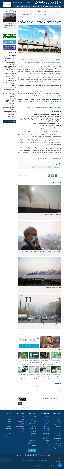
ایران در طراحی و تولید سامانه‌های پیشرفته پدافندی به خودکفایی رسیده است (9, 101)
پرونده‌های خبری (45, 417)
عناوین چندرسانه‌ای (46, 444)
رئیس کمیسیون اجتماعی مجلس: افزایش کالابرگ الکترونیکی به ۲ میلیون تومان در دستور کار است (9, 68)
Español (8, 429)
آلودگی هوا (48, 167)
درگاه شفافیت (58, 436)
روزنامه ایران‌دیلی (20, 426)
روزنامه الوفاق (20, 422)
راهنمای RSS (58, 426)
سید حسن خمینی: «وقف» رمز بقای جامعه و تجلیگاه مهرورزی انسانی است (8, 83)
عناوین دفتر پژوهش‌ (46, 439)
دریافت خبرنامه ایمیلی (57, 444)
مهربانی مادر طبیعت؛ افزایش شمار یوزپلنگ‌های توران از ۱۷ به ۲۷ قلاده (8, 107)
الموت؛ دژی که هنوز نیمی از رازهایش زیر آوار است (9, 24)
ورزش (42, 7)
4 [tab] (4, 11)
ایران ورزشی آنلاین (21, 430)
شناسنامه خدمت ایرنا (57, 432)
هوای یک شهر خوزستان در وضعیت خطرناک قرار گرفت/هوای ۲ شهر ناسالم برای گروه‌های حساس (39, 120)
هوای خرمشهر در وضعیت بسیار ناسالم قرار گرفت (47, 114)
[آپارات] (41, 455)
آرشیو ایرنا (59, 422)
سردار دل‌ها (33, 421)
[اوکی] (20, 455)
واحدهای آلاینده (40, 167)
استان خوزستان (56, 167)
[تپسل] (19, 335)
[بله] (39, 455)
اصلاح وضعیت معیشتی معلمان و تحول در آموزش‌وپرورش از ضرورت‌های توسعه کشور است (9, 114)
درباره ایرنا (58, 417)
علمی (17, 7)
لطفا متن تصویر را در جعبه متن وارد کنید (52, 398)
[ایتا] (33, 455)
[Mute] (44, 347)
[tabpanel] (9, 21)
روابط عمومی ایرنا (57, 429)
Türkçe (9, 426)
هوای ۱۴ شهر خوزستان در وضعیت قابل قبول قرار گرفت (39, 21)
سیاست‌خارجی (23, 7)
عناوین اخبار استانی (46, 430)
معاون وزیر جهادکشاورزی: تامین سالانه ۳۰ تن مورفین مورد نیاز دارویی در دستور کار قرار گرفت (8, 76)
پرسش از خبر (33, 431)
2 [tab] (7, 11)
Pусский (9, 431)
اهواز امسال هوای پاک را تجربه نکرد (50, 126)
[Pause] (41, 347)
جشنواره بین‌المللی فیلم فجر (32, 425)
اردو (10, 434)
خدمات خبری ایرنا (57, 448)
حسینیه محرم (33, 441)
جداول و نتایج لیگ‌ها (33, 437)
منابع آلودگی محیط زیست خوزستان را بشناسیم (47, 128)
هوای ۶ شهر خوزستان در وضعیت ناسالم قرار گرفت (46, 123)
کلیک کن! (28, 346)
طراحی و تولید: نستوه (57, 462)
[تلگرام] (49, 455)
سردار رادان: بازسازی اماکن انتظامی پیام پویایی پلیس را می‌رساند (8, 94)
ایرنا (47, 2)
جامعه (34, 7)
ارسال (20, 403)
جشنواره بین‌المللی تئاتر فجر (32, 444)
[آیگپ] (36, 455)
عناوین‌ (56, 7)
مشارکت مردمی (57, 438)
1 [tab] (9, 11)
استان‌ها (30, 12)
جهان (38, 7)
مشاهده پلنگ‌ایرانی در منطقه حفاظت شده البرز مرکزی (9, 89)
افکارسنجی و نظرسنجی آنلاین (32, 418)
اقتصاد (46, 7)
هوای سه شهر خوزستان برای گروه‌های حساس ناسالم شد (45, 116)
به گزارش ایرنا (57, 67)
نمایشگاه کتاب (33, 429)
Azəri (9, 424)
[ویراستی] (28, 455)
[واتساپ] (15, 455)
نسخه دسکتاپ (32, 450)
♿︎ (60, 465)
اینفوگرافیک (33, 433)
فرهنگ (29, 7)
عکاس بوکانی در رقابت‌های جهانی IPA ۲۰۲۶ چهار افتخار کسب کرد (8, 56)
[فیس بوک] (25, 455)
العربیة (9, 422)
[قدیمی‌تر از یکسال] (39, 199)
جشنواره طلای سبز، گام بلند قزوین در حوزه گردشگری (9, 62)
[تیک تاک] (23, 455)
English (9, 419)
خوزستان (25, 12)
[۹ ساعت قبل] (9, 17)
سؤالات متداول (57, 424)
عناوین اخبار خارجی (46, 434)
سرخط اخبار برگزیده (46, 420)
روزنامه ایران (21, 419)
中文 (10, 417)
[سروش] (31, 455)
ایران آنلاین (21, 424)
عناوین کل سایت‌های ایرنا (45, 425)
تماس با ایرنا (58, 419)
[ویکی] (17, 455)
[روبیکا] (44, 455)
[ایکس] (47, 455)
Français (8, 436)
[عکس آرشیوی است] (39, 39)
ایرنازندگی (21, 417)
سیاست (51, 7)
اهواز (33, 167)
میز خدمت (58, 441)
